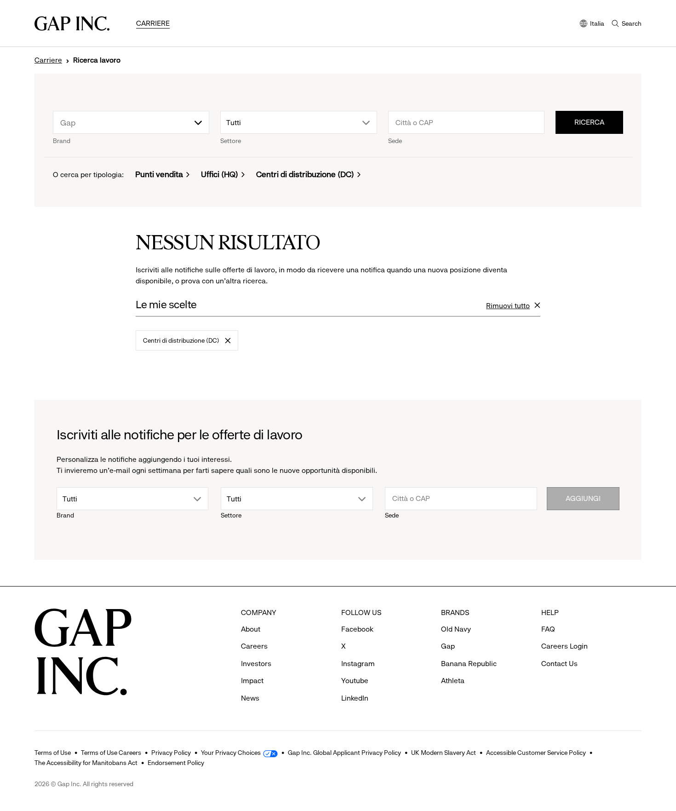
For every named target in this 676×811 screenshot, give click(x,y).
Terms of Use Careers (111, 752)
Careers (254, 646)
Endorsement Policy (176, 762)
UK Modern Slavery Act (443, 752)
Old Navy (456, 629)
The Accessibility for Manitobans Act (85, 762)
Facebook (357, 629)
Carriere (153, 23)
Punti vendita (159, 174)
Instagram (358, 663)
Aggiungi (583, 498)
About (250, 629)
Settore (230, 140)
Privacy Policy (171, 752)
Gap (448, 646)
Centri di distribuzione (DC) (305, 174)
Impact (252, 680)
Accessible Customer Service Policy (536, 752)
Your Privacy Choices (231, 752)
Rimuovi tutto (508, 306)
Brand (61, 140)
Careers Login (564, 646)
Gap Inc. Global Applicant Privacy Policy (344, 752)
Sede (395, 140)
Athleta (452, 680)
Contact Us (559, 663)
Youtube (354, 680)
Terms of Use (52, 752)
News (250, 698)
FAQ (548, 629)
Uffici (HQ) (219, 174)
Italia (592, 24)
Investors (256, 663)
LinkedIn (354, 698)
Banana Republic (469, 663)
